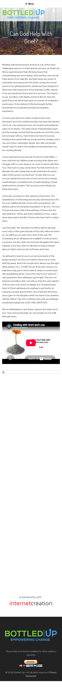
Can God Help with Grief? (31, 37)
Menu (31, 4)
